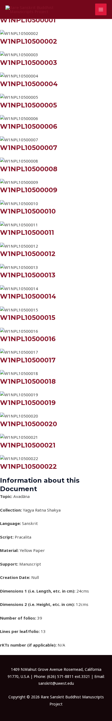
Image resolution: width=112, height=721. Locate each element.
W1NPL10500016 (27, 339)
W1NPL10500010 (28, 211)
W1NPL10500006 (28, 126)
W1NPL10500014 (28, 296)
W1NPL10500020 (28, 424)
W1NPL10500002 (28, 41)
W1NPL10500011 (27, 232)
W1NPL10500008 (28, 169)
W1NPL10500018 (28, 381)
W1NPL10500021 (27, 445)
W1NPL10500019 (28, 403)
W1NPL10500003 (28, 63)
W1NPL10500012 (27, 254)
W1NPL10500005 (28, 105)
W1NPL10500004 (29, 84)
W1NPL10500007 (28, 148)
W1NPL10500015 (27, 318)
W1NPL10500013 (27, 275)
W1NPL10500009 (28, 190)
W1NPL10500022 (28, 466)
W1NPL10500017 (27, 360)
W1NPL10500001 (28, 20)
